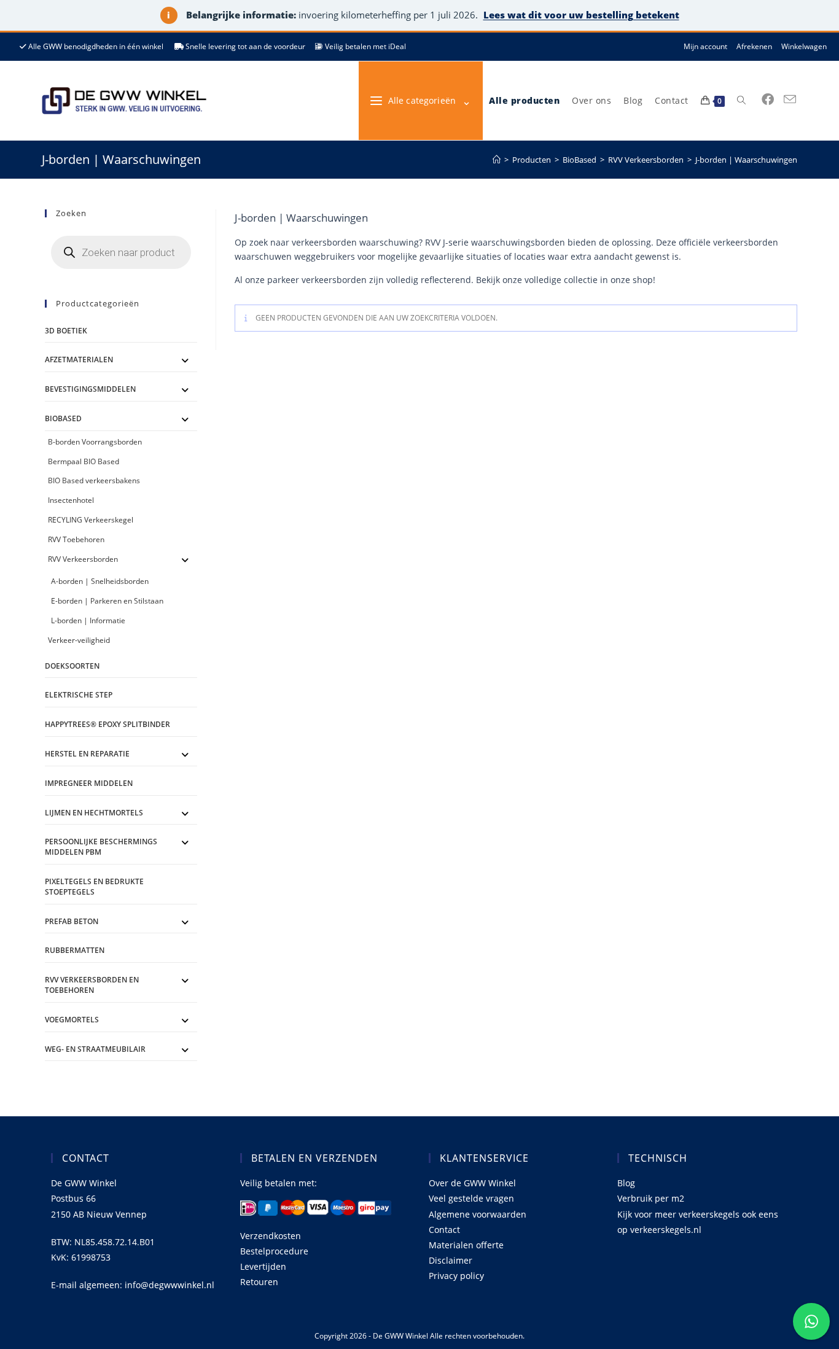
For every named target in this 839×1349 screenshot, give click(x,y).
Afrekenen (754, 46)
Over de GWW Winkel (472, 1183)
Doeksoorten (72, 666)
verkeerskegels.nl (665, 1229)
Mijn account (705, 46)
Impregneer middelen (89, 783)
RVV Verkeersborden (83, 559)
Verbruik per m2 (650, 1198)
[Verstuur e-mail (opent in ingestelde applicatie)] (790, 99)
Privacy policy (456, 1275)
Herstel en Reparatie (87, 753)
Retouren (259, 1282)
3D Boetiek (66, 330)
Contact (444, 1229)
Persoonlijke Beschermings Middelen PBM (101, 846)
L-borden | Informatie (88, 620)
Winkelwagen (804, 46)
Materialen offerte (466, 1245)
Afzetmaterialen (79, 359)
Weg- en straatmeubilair (95, 1049)
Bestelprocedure (274, 1251)
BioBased (63, 418)
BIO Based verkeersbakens (94, 480)
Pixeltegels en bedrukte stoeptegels (94, 886)
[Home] (497, 159)
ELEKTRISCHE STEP (78, 695)
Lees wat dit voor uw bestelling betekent (581, 15)
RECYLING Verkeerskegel (90, 520)
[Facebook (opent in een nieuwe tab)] (768, 99)
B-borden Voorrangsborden (95, 442)
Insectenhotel (71, 500)
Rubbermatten (74, 950)
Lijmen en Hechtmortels (94, 812)
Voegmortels (72, 1019)
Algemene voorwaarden (477, 1214)
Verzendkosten (270, 1236)
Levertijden (263, 1266)
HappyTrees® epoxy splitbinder (107, 724)
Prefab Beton (71, 921)
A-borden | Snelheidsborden (100, 581)
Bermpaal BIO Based (83, 461)
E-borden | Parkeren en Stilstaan (107, 601)
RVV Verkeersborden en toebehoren (92, 984)
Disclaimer (450, 1260)
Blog (626, 1183)
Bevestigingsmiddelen (90, 389)
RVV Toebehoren (76, 539)
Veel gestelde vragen (471, 1198)
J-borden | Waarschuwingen (746, 159)
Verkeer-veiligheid (79, 640)
